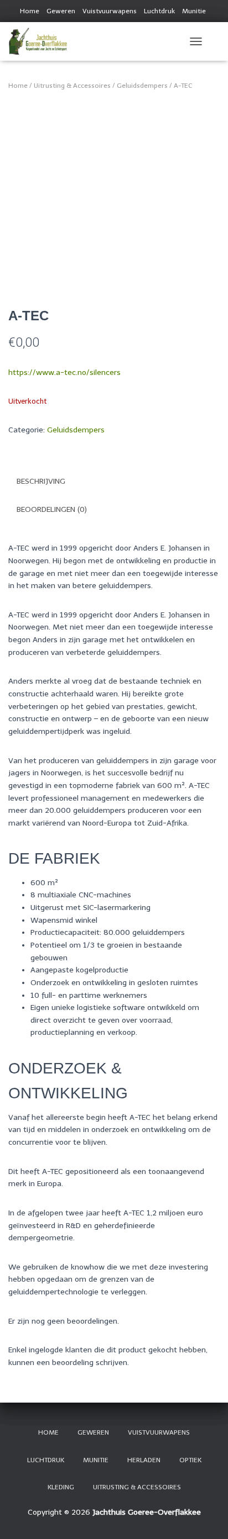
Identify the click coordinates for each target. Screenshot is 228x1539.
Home (29, 11)
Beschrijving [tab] (41, 481)
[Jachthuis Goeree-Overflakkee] (42, 41)
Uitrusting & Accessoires (72, 85)
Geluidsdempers (142, 85)
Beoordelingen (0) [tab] (52, 509)
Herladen (143, 1460)
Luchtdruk (159, 11)
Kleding (61, 1487)
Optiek (190, 1460)
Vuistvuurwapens (109, 11)
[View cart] (215, 41)
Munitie (194, 11)
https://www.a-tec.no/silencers (64, 372)
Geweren (60, 11)
